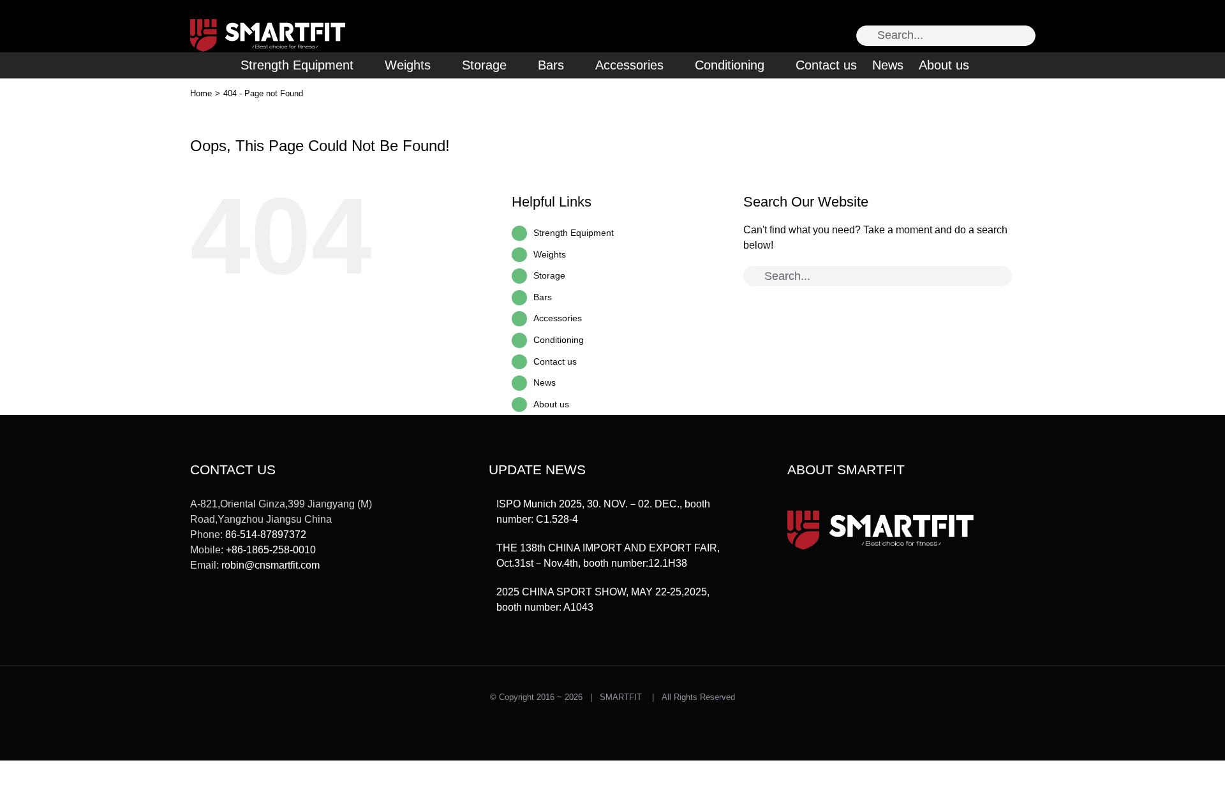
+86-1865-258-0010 (271, 549)
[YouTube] (250, 612)
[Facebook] (231, 612)
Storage (549, 275)
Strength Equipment (573, 233)
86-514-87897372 (265, 534)
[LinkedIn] (268, 612)
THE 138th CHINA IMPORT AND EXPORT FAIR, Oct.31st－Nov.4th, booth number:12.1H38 (608, 555)
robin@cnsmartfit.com (270, 565)
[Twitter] (194, 612)
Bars (542, 297)
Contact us (555, 361)
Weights (549, 254)
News (544, 382)
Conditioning (558, 340)
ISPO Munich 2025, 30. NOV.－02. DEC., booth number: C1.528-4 (603, 512)
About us (551, 404)
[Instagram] (213, 612)
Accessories (557, 318)
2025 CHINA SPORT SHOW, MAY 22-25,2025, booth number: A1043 (602, 599)
